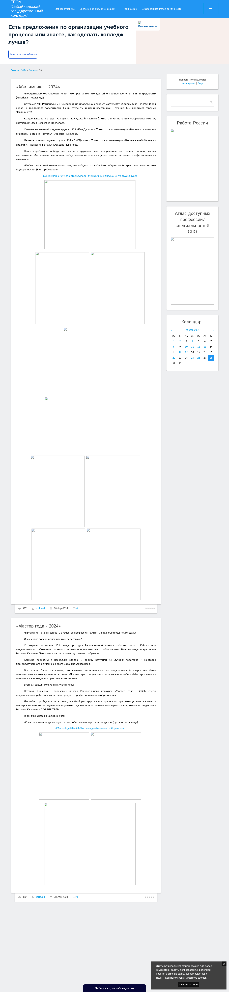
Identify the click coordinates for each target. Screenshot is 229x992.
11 (192, 347)
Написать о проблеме (23, 54)
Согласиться (189, 984)
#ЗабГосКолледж (76, 176)
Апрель (33, 70)
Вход (200, 83)
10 (186, 347)
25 (192, 358)
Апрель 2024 (192, 330)
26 (198, 358)
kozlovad (40, 609)
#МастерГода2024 (65, 728)
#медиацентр (112, 176)
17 (186, 352)
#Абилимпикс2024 (54, 176)
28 (211, 358)
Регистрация (188, 83)
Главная (15, 70)
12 (198, 347)
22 (174, 358)
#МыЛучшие (96, 176)
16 (180, 352)
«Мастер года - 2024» (38, 626)
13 (205, 347)
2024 (23, 70)
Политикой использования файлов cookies (181, 978)
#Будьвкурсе (129, 176)
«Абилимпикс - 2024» (38, 87)
